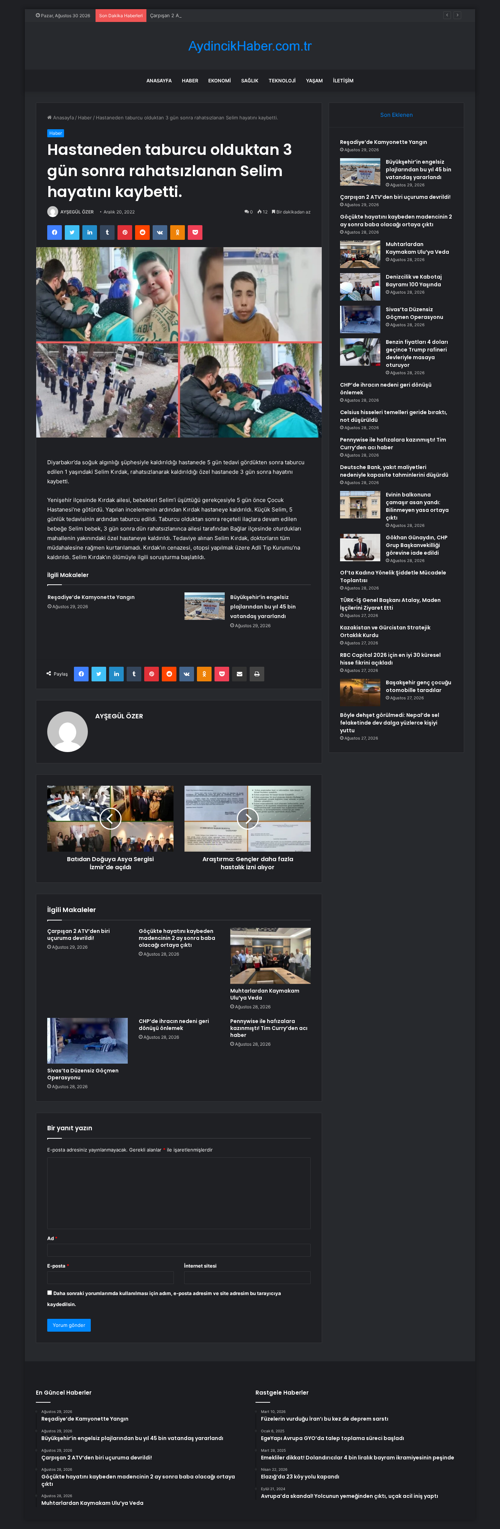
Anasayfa (159, 80)
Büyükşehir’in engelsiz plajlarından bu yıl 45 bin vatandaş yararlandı (263, 607)
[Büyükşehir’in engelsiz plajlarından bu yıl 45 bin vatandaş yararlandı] (204, 606)
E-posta (58, 1266)
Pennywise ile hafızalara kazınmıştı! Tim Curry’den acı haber (268, 1028)
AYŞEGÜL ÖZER (77, 212)
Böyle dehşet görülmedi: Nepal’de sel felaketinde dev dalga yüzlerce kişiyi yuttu (389, 722)
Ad (52, 1238)
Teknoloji (282, 80)
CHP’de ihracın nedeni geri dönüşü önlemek (174, 1025)
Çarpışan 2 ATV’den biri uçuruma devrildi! (196, 15)
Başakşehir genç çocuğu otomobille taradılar (418, 686)
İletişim (343, 80)
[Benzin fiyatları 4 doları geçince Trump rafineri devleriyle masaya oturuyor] (360, 352)
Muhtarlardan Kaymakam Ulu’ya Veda (264, 994)
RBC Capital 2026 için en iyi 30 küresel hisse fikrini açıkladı (390, 658)
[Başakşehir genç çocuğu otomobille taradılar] (360, 692)
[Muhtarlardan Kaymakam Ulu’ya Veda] (270, 956)
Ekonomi (219, 80)
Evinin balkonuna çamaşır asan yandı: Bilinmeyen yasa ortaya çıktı (417, 506)
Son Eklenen (396, 114)
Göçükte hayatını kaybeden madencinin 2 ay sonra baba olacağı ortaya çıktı (177, 938)
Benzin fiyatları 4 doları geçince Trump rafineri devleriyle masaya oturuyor (417, 353)
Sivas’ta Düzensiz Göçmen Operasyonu (83, 1074)
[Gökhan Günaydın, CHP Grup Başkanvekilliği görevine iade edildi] (360, 547)
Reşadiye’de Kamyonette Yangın (91, 597)
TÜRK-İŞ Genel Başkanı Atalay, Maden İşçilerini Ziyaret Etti (390, 603)
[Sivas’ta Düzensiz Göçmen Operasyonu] (87, 1040)
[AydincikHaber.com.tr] (250, 46)
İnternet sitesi (200, 1266)
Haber (190, 80)
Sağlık (249, 80)
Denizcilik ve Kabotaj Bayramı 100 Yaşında (414, 280)
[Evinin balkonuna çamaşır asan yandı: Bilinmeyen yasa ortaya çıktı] (360, 504)
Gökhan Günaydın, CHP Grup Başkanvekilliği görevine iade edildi (417, 545)
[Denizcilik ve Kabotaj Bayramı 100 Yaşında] (360, 287)
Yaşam (314, 80)
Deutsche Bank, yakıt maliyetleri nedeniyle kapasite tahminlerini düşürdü (394, 471)
